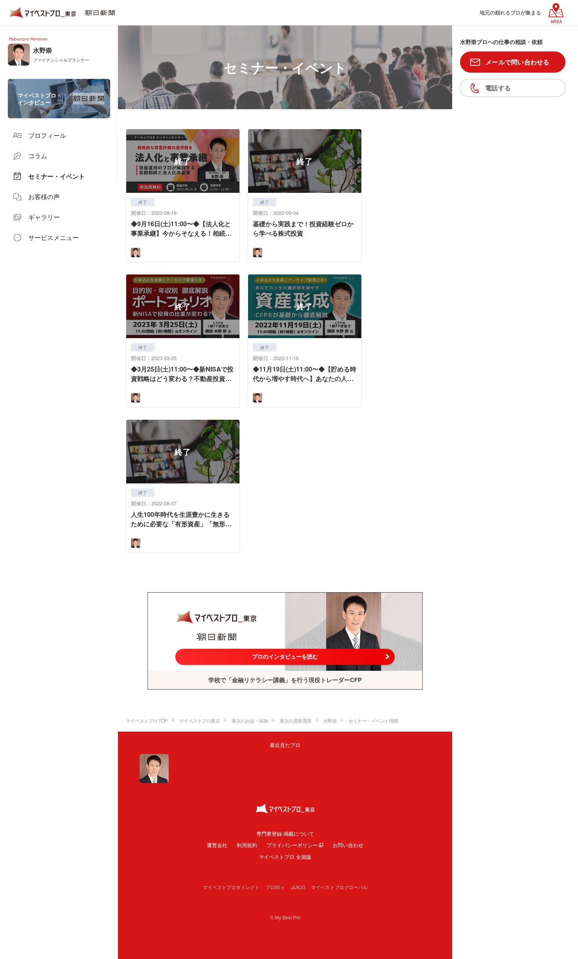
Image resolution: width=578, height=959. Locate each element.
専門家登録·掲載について (285, 833)
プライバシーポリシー (292, 845)
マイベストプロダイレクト (231, 887)
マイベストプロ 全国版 (285, 856)
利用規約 (247, 845)
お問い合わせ (348, 845)
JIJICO (298, 887)
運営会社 (217, 845)
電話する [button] (498, 87)
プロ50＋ (275, 887)
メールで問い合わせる (518, 61)
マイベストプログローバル (339, 887)
